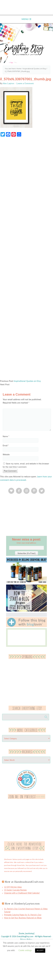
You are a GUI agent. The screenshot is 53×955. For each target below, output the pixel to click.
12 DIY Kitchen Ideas (13, 887)
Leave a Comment (25, 83)
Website (6, 454)
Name (6, 436)
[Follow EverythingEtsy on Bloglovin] (26, 626)
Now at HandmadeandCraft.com (24, 881)
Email (6, 445)
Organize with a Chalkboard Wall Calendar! (22, 893)
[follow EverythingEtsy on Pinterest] (26, 798)
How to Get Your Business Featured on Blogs (23, 918)
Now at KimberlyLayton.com (22, 903)
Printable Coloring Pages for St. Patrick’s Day (22, 915)
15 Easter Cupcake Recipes (15, 890)
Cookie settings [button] (25, 950)
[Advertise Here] (24, 850)
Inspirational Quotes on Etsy (27, 381)
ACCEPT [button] (40, 950)
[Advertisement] (26, 259)
